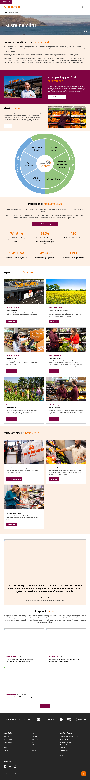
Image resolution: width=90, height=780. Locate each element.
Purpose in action (9, 739)
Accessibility (63, 745)
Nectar (34, 750)
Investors (6, 745)
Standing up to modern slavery (69, 736)
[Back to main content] (83, 773)
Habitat (34, 745)
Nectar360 (35, 753)
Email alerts (7, 750)
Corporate (34, 736)
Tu (32, 747)
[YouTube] (10, 766)
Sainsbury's (35, 739)
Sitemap (62, 747)
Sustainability (8, 742)
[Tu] (61, 719)
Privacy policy (64, 739)
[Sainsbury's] (28, 719)
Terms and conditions (66, 742)
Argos (33, 742)
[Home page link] (42, 7)
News (5, 747)
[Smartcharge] (81, 719)
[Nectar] (69, 719)
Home (5, 12)
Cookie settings (64, 755)
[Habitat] (50, 719)
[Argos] (38, 719)
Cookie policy (64, 750)
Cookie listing (64, 753)
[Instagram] (15, 766)
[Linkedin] (5, 766)
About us (6, 736)
